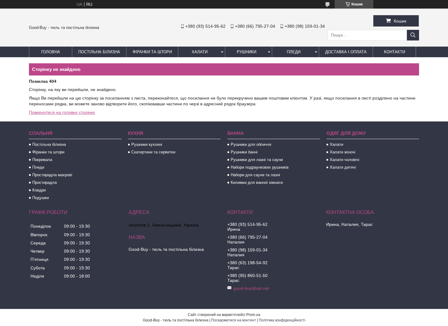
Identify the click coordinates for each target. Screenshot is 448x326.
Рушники (246, 52)
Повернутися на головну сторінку (62, 112)
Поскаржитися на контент (233, 320)
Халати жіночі (342, 152)
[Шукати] (413, 35)
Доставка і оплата (346, 52)
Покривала (42, 159)
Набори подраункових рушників (260, 167)
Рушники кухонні (146, 144)
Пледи (293, 52)
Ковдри (39, 190)
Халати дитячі (343, 167)
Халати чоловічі (344, 159)
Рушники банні (244, 152)
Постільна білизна (99, 52)
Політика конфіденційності (282, 320)
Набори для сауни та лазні (255, 175)
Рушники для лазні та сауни (257, 159)
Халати (200, 52)
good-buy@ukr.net (251, 288)
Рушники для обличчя (251, 144)
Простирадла (44, 182)
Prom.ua (253, 315)
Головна (50, 52)
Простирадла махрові (52, 175)
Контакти (394, 52)
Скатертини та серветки (153, 152)
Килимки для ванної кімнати (257, 182)
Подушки (40, 197)
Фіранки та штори (152, 52)
